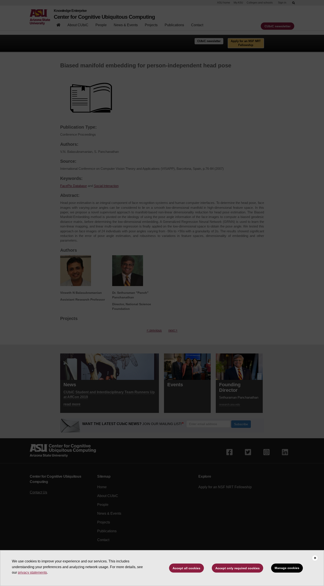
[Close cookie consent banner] (315, 558)
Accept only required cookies (237, 568)
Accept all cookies (186, 568)
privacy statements (32, 572)
